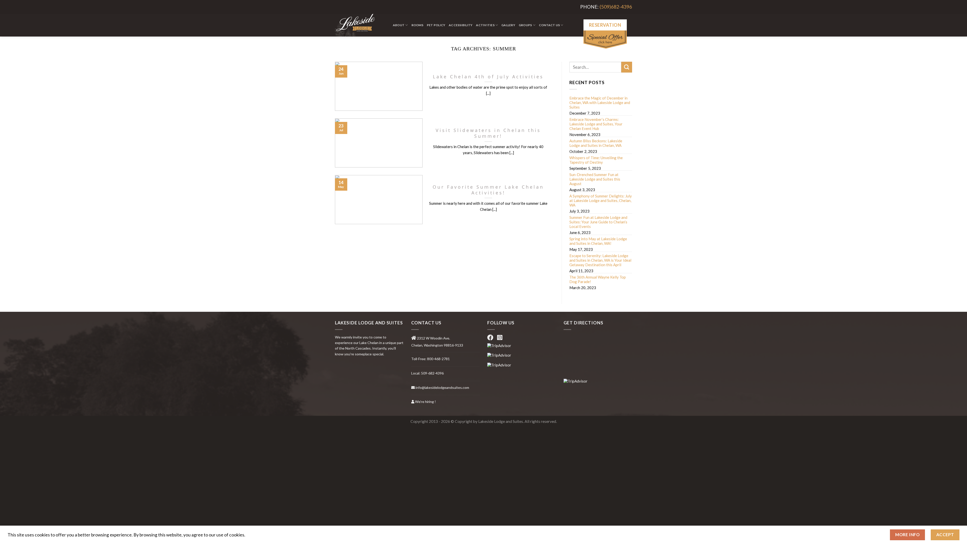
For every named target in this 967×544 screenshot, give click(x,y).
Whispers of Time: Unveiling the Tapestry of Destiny (596, 159)
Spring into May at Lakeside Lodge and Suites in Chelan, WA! (598, 241)
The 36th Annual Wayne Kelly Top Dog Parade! (597, 279)
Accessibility (460, 25)
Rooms (417, 25)
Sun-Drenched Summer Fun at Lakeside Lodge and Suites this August (594, 179)
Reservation (605, 25)
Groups (525, 25)
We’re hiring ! (425, 401)
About (398, 25)
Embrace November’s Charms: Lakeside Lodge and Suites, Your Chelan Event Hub (596, 124)
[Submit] (626, 67)
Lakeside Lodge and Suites (500, 421)
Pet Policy (436, 25)
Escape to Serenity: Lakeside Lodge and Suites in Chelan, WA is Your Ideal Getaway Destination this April (600, 260)
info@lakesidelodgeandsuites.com (442, 387)
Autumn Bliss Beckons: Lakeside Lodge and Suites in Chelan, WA (595, 143)
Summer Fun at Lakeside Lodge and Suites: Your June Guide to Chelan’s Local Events (598, 222)
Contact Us (549, 25)
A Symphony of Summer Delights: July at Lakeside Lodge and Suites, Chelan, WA (600, 200)
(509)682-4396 (616, 7)
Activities (485, 25)
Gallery (508, 25)
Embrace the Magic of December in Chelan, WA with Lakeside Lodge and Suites (599, 102)
